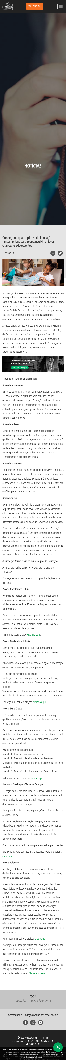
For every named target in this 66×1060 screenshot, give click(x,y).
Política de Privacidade (48, 1052)
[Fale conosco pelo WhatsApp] (58, 1047)
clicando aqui (33, 634)
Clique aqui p (35, 973)
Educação (20, 1000)
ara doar (46, 973)
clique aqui (7, 856)
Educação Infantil (40, 1000)
